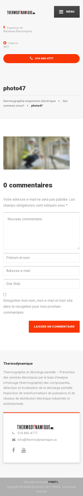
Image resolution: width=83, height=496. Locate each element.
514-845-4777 (43, 58)
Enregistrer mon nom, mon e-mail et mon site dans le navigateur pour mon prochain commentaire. (38, 306)
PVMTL (53, 482)
